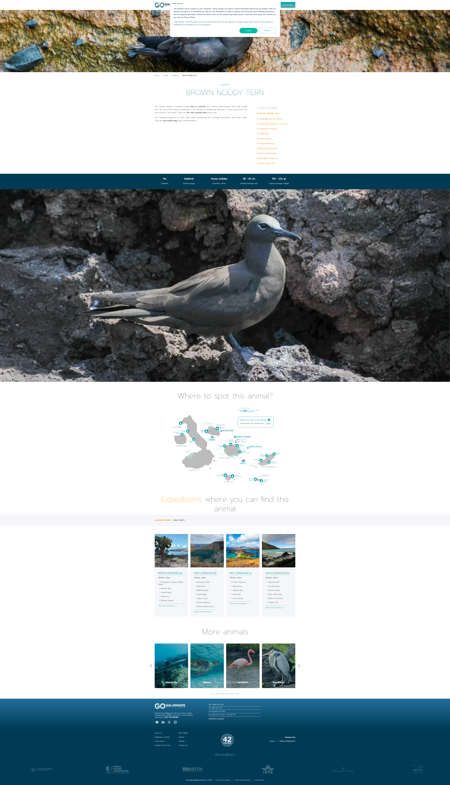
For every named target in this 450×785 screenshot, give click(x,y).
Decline (267, 30)
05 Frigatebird (263, 133)
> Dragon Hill (272, 602)
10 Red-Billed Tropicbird (267, 158)
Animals (166, 75)
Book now (288, 5)
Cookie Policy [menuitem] (259, 780)
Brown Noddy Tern (189, 75)
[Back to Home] (169, 6)
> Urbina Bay (200, 594)
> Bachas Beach (167, 600)
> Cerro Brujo (237, 598)
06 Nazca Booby (264, 138)
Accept (248, 30)
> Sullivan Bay (237, 590)
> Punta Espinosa (202, 602)
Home (157, 75)
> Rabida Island (201, 590)
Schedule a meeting (216, 718)
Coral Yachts (179, 520)
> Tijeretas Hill (273, 582)
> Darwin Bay (165, 588)
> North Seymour (238, 582)
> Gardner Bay (273, 586)
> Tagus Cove (201, 598)
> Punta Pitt (236, 594)
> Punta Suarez (273, 590)
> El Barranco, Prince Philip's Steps (170, 583)
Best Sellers (183, 733)
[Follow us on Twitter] (169, 722)
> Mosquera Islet (202, 582)
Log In (272, 741)
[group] (171, 666)
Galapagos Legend (163, 520)
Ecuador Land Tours (162, 745)
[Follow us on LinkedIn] (163, 722)
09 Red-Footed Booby (267, 153)
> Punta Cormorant (275, 598)
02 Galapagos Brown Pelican (269, 119)
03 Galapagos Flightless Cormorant (272, 123)
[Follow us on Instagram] (175, 722)
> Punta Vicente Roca (204, 606)
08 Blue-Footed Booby (267, 148)
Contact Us (183, 745)
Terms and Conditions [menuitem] (223, 780)
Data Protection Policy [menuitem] (242, 780)
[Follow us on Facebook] (157, 722)
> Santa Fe (164, 596)
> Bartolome (236, 586)
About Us (158, 733)
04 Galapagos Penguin (267, 128)
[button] (2, 285)
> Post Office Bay (274, 594)
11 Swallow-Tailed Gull (266, 163)
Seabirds (175, 75)
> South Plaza (165, 592)
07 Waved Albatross (266, 143)
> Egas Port (200, 586)
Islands (181, 737)
